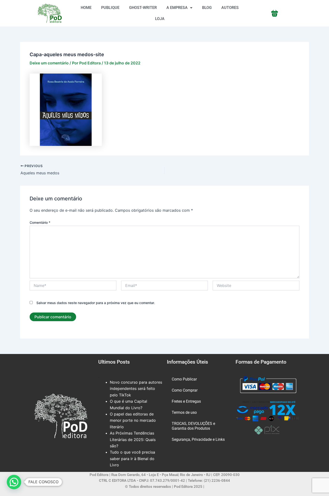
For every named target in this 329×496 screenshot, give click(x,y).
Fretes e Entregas (186, 401)
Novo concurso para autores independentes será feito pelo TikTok (136, 388)
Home (86, 7)
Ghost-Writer (143, 7)
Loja (159, 18)
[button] (14, 482)
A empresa (177, 7)
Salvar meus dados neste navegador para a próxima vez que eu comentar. (95, 303)
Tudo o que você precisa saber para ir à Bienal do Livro (132, 458)
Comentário (40, 222)
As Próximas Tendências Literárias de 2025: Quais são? (133, 439)
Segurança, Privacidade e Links (198, 439)
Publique (110, 7)
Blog (207, 7)
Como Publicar (184, 379)
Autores (230, 7)
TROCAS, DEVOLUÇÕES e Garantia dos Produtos (193, 426)
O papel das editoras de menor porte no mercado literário (133, 420)
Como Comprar (184, 390)
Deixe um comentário (49, 63)
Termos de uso (184, 412)
